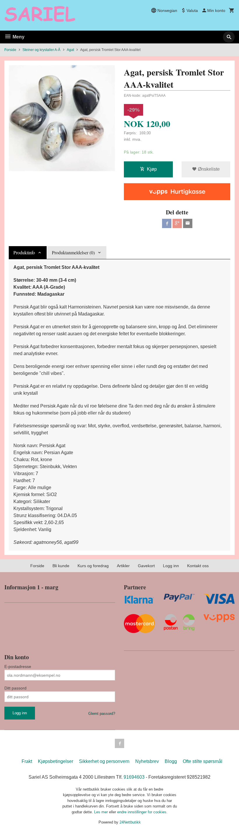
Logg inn (171, 565)
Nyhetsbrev (147, 761)
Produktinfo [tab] (24, 252)
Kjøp (152, 169)
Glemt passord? (101, 713)
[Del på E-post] (187, 223)
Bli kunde (60, 565)
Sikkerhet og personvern (104, 761)
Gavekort (146, 565)
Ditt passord (15, 688)
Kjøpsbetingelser (55, 761)
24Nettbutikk (130, 822)
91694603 (134, 777)
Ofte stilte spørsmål (202, 761)
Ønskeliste (208, 169)
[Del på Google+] (177, 223)
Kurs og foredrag (93, 565)
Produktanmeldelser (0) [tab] (73, 252)
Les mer (101, 812)
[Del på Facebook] (166, 223)
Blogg (171, 761)
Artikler (123, 565)
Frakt (27, 761)
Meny (17, 36)
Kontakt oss (198, 565)
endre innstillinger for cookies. (142, 812)
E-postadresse (17, 666)
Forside (10, 50)
